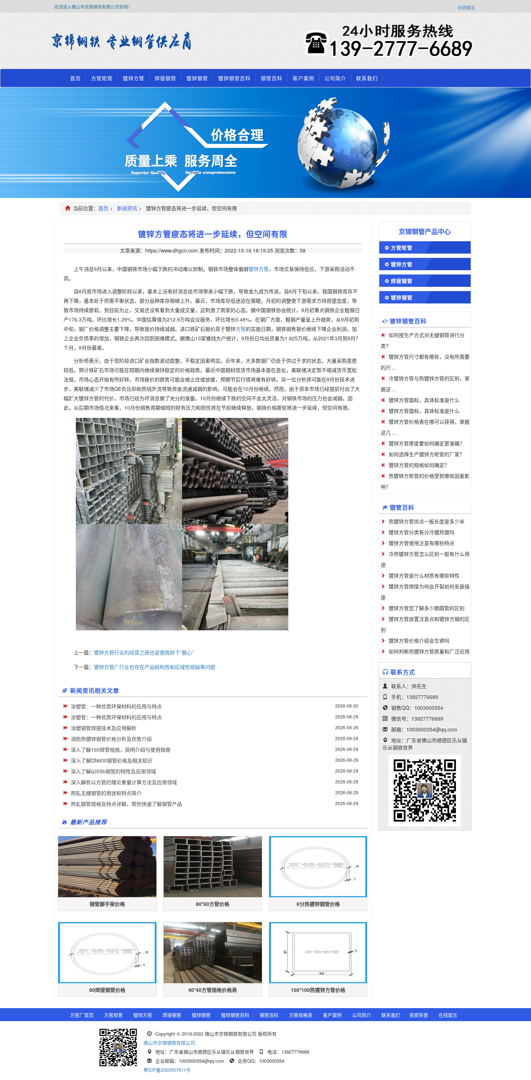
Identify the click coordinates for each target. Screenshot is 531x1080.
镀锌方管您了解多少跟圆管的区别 (427, 608)
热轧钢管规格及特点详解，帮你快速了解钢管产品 (126, 803)
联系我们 (367, 78)
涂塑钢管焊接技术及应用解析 (104, 727)
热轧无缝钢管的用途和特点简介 (106, 792)
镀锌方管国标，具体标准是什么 (424, 399)
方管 (241, 328)
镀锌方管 (133, 78)
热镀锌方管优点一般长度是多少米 (427, 521)
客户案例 (303, 78)
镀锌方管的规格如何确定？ (419, 464)
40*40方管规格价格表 (212, 989)
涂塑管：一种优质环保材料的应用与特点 (116, 706)
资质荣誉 (418, 1014)
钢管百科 (271, 78)
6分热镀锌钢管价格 (318, 903)
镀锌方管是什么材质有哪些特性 (424, 575)
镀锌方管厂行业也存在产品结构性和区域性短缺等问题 (154, 666)
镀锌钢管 (197, 78)
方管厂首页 (82, 1014)
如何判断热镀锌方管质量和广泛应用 (429, 651)
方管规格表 (300, 1014)
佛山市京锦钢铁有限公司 (169, 1042)
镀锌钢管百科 (234, 78)
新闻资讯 (127, 208)
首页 (75, 78)
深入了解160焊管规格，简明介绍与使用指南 (120, 749)
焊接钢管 (165, 78)
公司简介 (335, 78)
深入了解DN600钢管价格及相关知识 (111, 760)
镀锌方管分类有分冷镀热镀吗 (421, 532)
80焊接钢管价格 (107, 989)
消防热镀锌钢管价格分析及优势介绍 (111, 738)
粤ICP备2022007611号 (167, 1069)
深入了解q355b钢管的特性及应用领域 (113, 771)
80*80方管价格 (212, 903)
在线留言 (466, 7)
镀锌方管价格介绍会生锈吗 (419, 640)
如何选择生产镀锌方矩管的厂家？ (427, 454)
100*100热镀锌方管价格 (318, 989)
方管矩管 (102, 78)
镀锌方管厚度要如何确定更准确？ (427, 443)
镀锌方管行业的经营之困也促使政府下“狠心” (144, 652)
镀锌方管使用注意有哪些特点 (421, 543)
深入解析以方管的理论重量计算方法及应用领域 (124, 782)
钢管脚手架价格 (107, 903)
